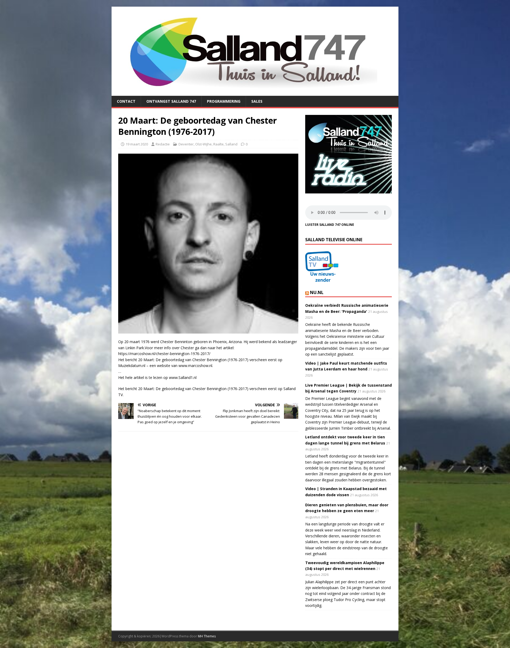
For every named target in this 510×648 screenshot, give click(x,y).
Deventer (186, 144)
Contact (126, 101)
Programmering (223, 101)
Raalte (218, 144)
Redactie (163, 144)
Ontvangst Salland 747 (171, 101)
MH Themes (207, 636)
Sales (256, 101)
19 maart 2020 (137, 144)
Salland (231, 144)
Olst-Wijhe (203, 144)
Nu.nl (317, 292)
